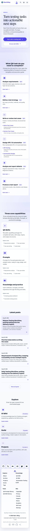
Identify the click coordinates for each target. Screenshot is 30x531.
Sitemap (18, 507)
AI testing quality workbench (10, 296)
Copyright (19, 491)
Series (5, 483)
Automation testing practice (10, 299)
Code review (17, 246)
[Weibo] (17, 466)
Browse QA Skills (15, 44)
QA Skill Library (7, 494)
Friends (18, 496)
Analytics (18, 503)
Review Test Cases (9, 131)
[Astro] (10, 525)
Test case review (21, 243)
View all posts (15, 386)
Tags (4, 485)
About (5, 476)
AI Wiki (18, 478)
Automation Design (9, 153)
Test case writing (8, 246)
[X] (8, 466)
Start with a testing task (15, 39)
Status (18, 500)
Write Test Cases (8, 125)
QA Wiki (18, 476)
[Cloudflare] (13, 525)
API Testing (7, 148)
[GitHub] (3, 466)
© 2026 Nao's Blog (14, 515)
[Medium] (13, 466)
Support (18, 498)
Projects (5, 480)
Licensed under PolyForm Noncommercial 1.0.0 (15, 518)
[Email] (27, 466)
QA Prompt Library (8, 491)
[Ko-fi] (22, 466)
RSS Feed (18, 505)
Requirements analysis (9, 243)
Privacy (18, 494)
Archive (5, 478)
